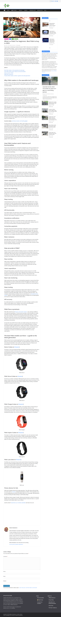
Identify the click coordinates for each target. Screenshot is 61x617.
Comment (5, 556)
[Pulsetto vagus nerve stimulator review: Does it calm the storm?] (45, 134)
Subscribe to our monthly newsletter (18, 502)
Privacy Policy (51, 599)
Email (4, 576)
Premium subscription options (21, 311)
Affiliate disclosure (52, 597)
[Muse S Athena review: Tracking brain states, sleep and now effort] (45, 127)
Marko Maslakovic (13, 45)
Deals (45, 10)
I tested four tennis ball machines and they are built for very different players (52, 42)
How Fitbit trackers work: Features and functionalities (15, 71)
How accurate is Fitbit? (8, 73)
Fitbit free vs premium (8, 74)
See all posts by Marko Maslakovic (16, 544)
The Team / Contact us (53, 607)
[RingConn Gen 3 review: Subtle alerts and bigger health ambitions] (45, 104)
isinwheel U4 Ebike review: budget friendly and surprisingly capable (53, 110)
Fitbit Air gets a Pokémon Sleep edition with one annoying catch (52, 33)
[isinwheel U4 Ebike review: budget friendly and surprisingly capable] (45, 111)
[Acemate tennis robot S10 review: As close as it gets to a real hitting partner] (50, 81)
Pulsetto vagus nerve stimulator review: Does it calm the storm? (52, 133)
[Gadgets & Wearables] (4, 10)
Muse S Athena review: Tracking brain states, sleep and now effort (52, 126)
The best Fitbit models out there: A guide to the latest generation (17, 75)
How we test (51, 605)
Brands (25, 10)
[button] (9, 10)
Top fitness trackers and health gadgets (19, 121)
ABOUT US (50, 596)
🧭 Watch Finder (40, 599)
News (8, 10)
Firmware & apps (33, 10)
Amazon (16, 347)
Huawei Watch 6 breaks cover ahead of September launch (52, 24)
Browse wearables (40, 597)
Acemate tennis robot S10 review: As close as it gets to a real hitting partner (49, 89)
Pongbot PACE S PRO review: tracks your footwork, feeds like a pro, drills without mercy (53, 118)
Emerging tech (40, 10)
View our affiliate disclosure (12, 604)
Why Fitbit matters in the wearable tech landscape (14, 70)
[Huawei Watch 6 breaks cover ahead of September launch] (45, 24)
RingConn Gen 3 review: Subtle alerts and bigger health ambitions (53, 103)
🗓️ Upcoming (14, 10)
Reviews (20, 10)
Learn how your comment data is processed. (28, 587)
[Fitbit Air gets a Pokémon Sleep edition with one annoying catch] (45, 32)
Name (4, 571)
